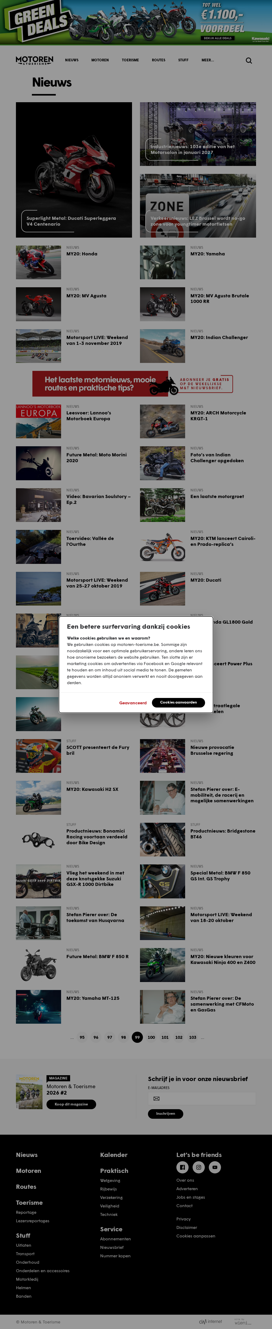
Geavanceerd (133, 702)
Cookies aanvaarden (178, 702)
